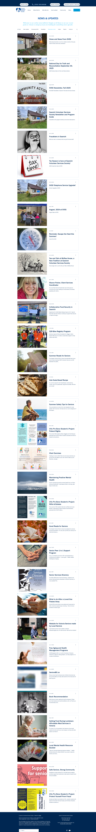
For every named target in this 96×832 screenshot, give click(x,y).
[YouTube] (70, 830)
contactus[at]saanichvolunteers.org (67, 822)
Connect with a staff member (65, 823)
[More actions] (76, 36)
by (38, 815)
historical (70, 29)
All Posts (19, 29)
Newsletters (43, 29)
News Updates (26, 29)
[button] (77, 29)
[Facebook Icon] (67, 830)
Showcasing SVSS (34, 29)
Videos (59, 29)
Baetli (40, 815)
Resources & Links (52, 29)
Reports (64, 29)
